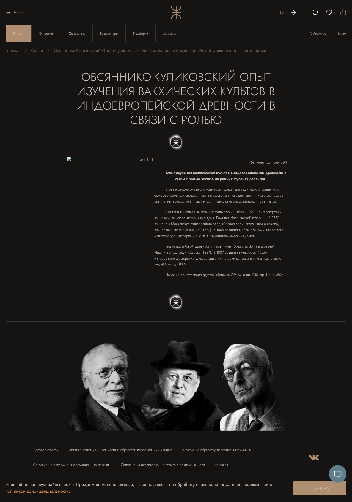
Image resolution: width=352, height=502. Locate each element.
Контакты (221, 464)
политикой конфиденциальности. (38, 491)
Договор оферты (46, 449)
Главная (13, 50)
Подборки (140, 33)
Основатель (77, 33)
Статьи (37, 50)
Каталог (18, 33)
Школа (341, 33)
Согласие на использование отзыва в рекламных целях (163, 464)
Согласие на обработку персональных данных (215, 449)
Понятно (320, 488)
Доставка (169, 33)
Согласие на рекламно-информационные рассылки (72, 464)
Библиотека (318, 33)
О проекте (46, 33)
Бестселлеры (109, 33)
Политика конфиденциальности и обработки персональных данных (119, 449)
